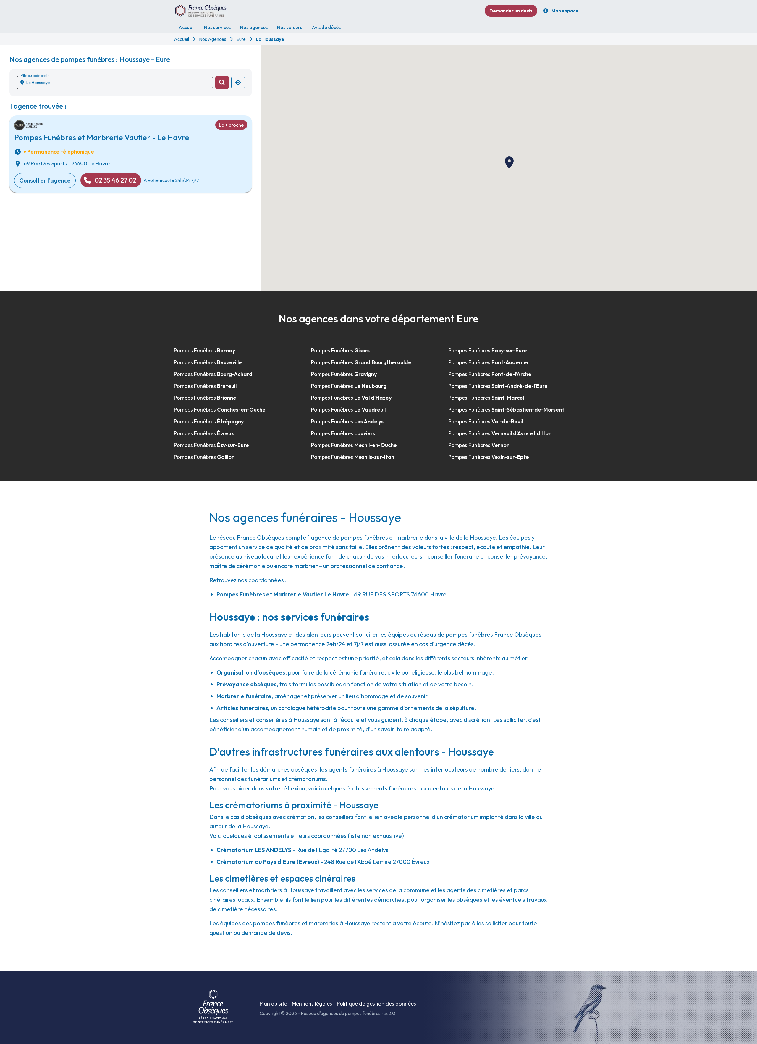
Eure (241, 39)
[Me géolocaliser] (238, 82)
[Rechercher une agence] (222, 82)
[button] (509, 162)
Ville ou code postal (35, 75)
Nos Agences (212, 39)
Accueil (181, 39)
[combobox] (117, 82)
